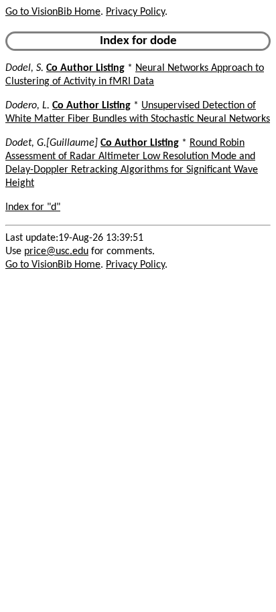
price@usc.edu (56, 251)
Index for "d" (32, 207)
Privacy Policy (135, 12)
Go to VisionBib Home (52, 12)
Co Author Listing (85, 68)
